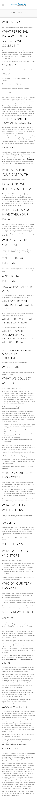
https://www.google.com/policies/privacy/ (14, 745)
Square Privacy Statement (18, 538)
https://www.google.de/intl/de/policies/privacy (19, 659)
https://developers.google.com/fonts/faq (19, 741)
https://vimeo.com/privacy (10, 703)
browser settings (23, 158)
